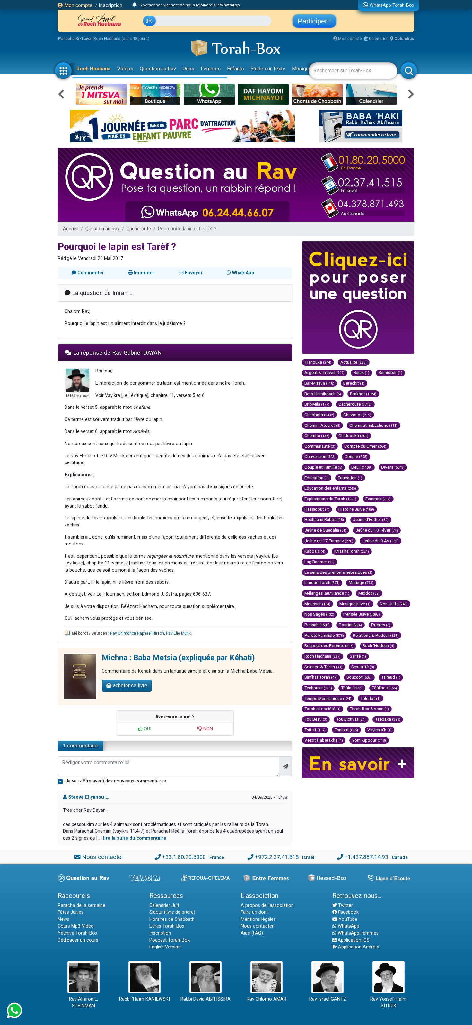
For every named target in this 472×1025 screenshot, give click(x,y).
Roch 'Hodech (378, 645)
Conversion (320, 456)
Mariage (361, 582)
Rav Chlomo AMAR (266, 999)
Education (316, 477)
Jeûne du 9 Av (380, 540)
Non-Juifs (394, 603)
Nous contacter (102, 857)
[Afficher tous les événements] (135, 4)
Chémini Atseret (322, 425)
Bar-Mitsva (319, 383)
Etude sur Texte (267, 69)
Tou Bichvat (351, 719)
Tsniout (346, 729)
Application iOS (353, 940)
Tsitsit (315, 729)
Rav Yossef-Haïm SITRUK (388, 1002)
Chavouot (357, 414)
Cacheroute (139, 229)
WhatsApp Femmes (358, 933)
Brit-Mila (316, 404)
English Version (165, 947)
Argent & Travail (324, 372)
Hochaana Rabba (324, 519)
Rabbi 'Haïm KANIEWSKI (144, 999)
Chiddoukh (353, 435)
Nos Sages (319, 614)
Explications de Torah (330, 498)
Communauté (319, 446)
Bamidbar (390, 372)
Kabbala (314, 551)
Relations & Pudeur (375, 635)
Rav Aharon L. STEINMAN (83, 1002)
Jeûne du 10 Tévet (376, 530)
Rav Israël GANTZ (327, 999)
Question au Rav (158, 69)
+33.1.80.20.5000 (184, 857)
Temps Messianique (327, 698)
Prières (380, 624)
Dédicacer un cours (78, 940)
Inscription (110, 5)
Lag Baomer (319, 561)
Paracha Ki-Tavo (74, 38)
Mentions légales (258, 919)
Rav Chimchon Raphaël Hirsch (137, 633)
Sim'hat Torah (320, 677)
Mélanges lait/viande (326, 593)
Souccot (359, 677)
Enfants (235, 69)
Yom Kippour (369, 740)
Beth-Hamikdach (322, 393)
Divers (393, 467)
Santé (358, 656)
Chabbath (319, 414)
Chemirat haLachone (373, 425)
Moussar (317, 603)
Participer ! (314, 21)
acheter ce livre (129, 685)
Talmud (390, 677)
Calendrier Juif (164, 905)
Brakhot (363, 393)
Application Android (358, 947)
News (63, 919)
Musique (301, 69)
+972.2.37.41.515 (277, 857)
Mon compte (77, 5)
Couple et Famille (323, 467)
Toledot (370, 698)
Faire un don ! (255, 912)
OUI (147, 729)
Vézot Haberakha (323, 740)
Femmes (211, 69)
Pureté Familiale (324, 635)
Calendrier (378, 38)
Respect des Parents (329, 645)
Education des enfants (330, 487)
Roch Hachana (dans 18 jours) (121, 38)
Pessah (317, 624)
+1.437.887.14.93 (366, 857)
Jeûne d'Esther (371, 519)
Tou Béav (315, 719)
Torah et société (322, 708)
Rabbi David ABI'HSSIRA (205, 999)
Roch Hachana (93, 69)
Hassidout (316, 509)
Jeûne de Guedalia (325, 530)
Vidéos (125, 69)
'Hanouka (317, 362)
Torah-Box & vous (369, 708)
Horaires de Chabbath (172, 919)
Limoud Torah (322, 582)
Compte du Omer (365, 446)
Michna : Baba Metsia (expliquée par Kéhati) (178, 657)
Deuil (361, 467)
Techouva (318, 687)
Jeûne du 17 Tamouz (328, 540)
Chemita (316, 435)
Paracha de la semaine (81, 905)
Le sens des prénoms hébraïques (338, 572)
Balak (361, 372)
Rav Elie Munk (178, 633)
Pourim (350, 624)
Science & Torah (323, 666)
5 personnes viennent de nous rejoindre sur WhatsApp (189, 5)
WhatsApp (348, 926)
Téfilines (384, 687)
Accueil (70, 229)
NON (207, 729)
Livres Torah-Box (166, 926)
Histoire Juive (356, 509)
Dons (188, 69)
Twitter (345, 905)
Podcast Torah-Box (169, 940)
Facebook (348, 912)
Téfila (352, 687)
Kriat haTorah (351, 551)
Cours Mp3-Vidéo (76, 926)
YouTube (347, 919)
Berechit (353, 383)
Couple (356, 456)
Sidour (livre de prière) (172, 912)
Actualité (353, 362)
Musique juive (355, 603)
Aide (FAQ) (252, 933)
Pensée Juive (361, 614)
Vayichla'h (379, 729)
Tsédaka (387, 719)
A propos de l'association (267, 905)
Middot (369, 593)
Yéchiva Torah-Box (77, 933)
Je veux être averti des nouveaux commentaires (116, 781)
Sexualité (362, 666)
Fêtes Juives (70, 912)
